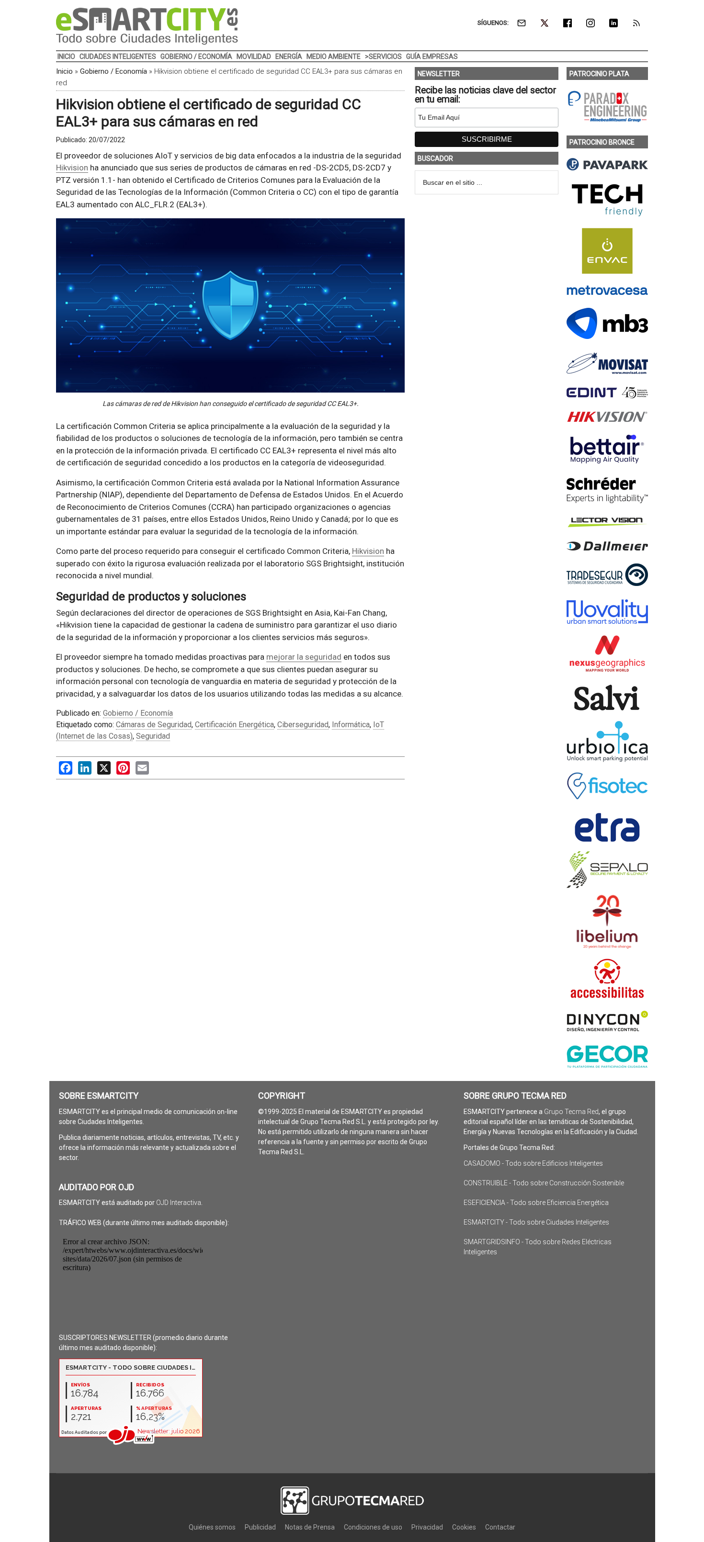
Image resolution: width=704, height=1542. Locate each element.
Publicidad (260, 1527)
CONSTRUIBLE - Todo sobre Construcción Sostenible (544, 1183)
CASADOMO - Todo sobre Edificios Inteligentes (533, 1163)
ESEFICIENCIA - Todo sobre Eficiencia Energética (536, 1202)
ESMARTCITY (147, 26)
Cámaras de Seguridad (154, 724)
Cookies (464, 1527)
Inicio (64, 71)
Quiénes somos (212, 1527)
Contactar (500, 1527)
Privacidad (427, 1527)
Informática (351, 724)
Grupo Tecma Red (571, 1111)
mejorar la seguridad (303, 657)
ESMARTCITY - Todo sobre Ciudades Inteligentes (536, 1222)
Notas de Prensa (310, 1527)
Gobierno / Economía (113, 71)
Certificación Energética (234, 724)
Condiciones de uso (373, 1527)
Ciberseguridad (303, 724)
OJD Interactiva (178, 1202)
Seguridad (153, 736)
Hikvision (72, 167)
